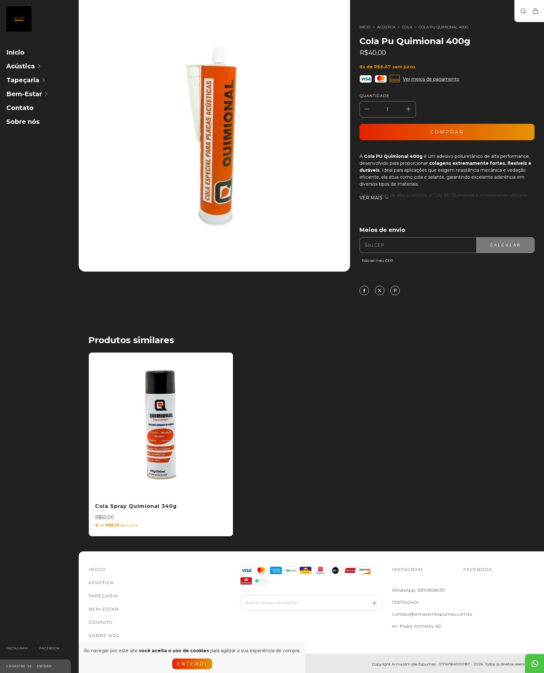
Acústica (20, 66)
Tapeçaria (22, 80)
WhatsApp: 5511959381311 (418, 590)
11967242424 (405, 602)
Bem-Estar (24, 94)
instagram (17, 648)
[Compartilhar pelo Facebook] (364, 291)
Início (15, 52)
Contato (20, 108)
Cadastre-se (19, 666)
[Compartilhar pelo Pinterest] (395, 291)
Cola (407, 27)
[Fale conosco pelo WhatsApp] (534, 663)
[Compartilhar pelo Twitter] (379, 291)
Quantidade (374, 95)
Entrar (44, 666)
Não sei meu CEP (377, 260)
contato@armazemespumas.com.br (432, 614)
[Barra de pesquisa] (523, 11)
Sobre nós (23, 121)
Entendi (192, 664)
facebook (49, 648)
